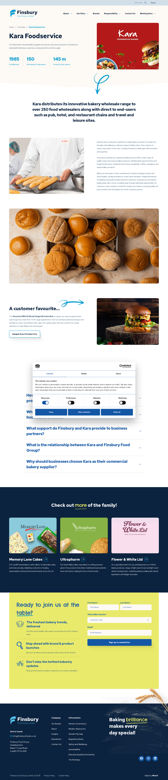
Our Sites (81, 13)
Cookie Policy (64, 775)
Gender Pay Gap (76, 734)
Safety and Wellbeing (78, 744)
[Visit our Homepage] (23, 13)
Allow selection (84, 412)
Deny (51, 412)
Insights (54, 734)
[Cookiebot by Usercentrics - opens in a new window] (123, 366)
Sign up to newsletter (119, 642)
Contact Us (130, 13)
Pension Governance (77, 723)
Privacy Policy (49, 775)
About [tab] (118, 374)
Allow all (116, 412)
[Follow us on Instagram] (148, 758)
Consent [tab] (49, 374)
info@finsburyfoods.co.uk (24, 736)
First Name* (92, 603)
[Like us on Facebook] (141, 758)
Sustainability (74, 749)
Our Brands (56, 723)
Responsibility (110, 13)
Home (11, 27)
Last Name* (125, 603)
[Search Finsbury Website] (145, 2)
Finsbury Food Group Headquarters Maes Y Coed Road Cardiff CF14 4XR (19, 746)
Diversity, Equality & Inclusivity (82, 754)
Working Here (146, 13)
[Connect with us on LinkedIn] (155, 758)
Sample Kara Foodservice (24, 334)
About (66, 13)
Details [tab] (84, 374)
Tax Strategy (74, 760)
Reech (155, 775)
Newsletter (56, 739)
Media (153, 3)
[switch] (71, 402)
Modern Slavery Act (77, 729)
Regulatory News (76, 739)
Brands (96, 13)
